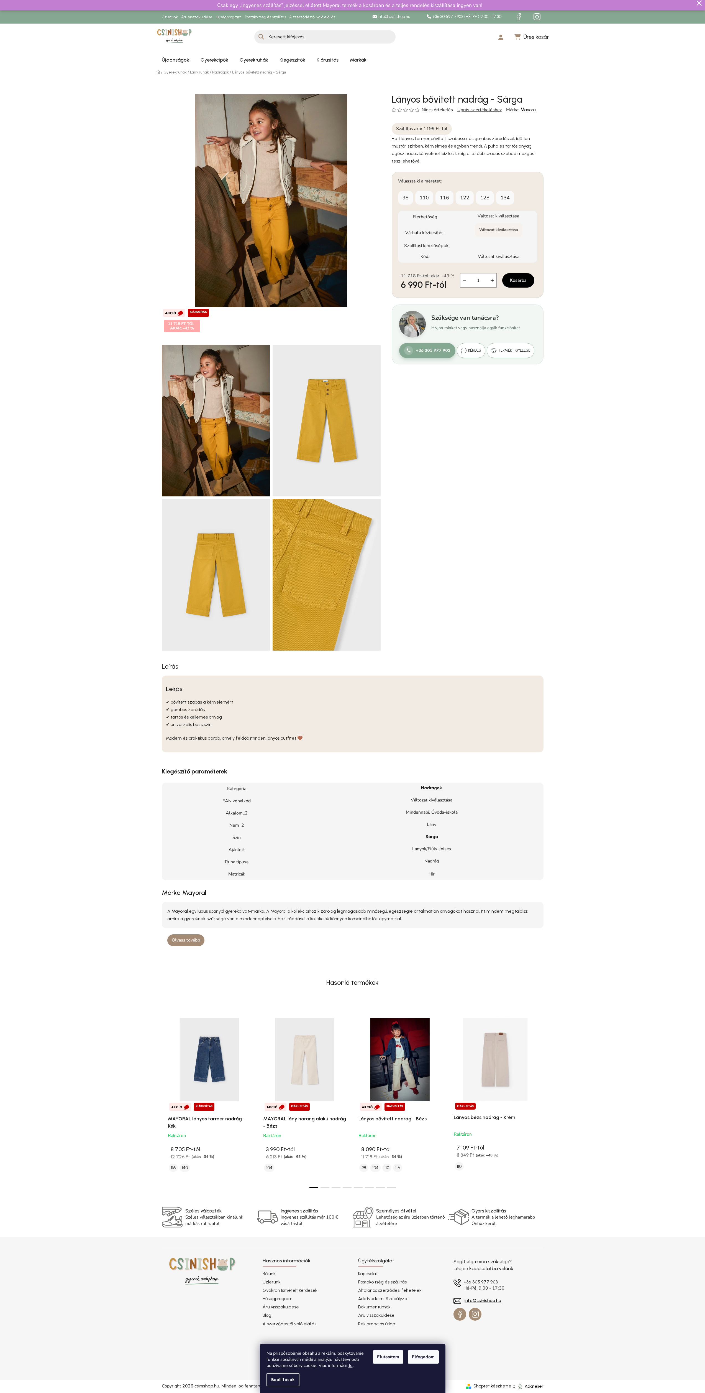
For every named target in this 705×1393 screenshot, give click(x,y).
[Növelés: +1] (492, 280)
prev (166, 1099)
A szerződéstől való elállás (312, 17)
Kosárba (518, 280)
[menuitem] (175, 59)
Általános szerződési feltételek (390, 1290)
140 (185, 1167)
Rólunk (269, 1273)
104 (269, 1167)
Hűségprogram (229, 17)
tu (350, 1365)
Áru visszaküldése (196, 17)
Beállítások (283, 1379)
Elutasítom (388, 1357)
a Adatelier (528, 1386)
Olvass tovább (186, 940)
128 (484, 197)
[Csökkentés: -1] (464, 280)
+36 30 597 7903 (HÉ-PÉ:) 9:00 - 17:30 (466, 16)
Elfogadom (423, 1357)
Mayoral (529, 110)
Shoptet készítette (492, 1386)
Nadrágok (431, 787)
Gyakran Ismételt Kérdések (290, 1290)
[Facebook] (518, 17)
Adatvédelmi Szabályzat (383, 1298)
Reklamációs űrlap (376, 1323)
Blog (267, 1315)
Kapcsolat (368, 1273)
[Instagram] (537, 17)
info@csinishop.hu (393, 16)
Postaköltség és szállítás (265, 17)
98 (406, 197)
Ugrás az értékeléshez (479, 110)
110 (424, 197)
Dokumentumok (374, 1307)
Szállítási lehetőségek (426, 245)
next (539, 1099)
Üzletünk (170, 17)
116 (444, 197)
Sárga (431, 836)
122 (464, 197)
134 (505, 197)
